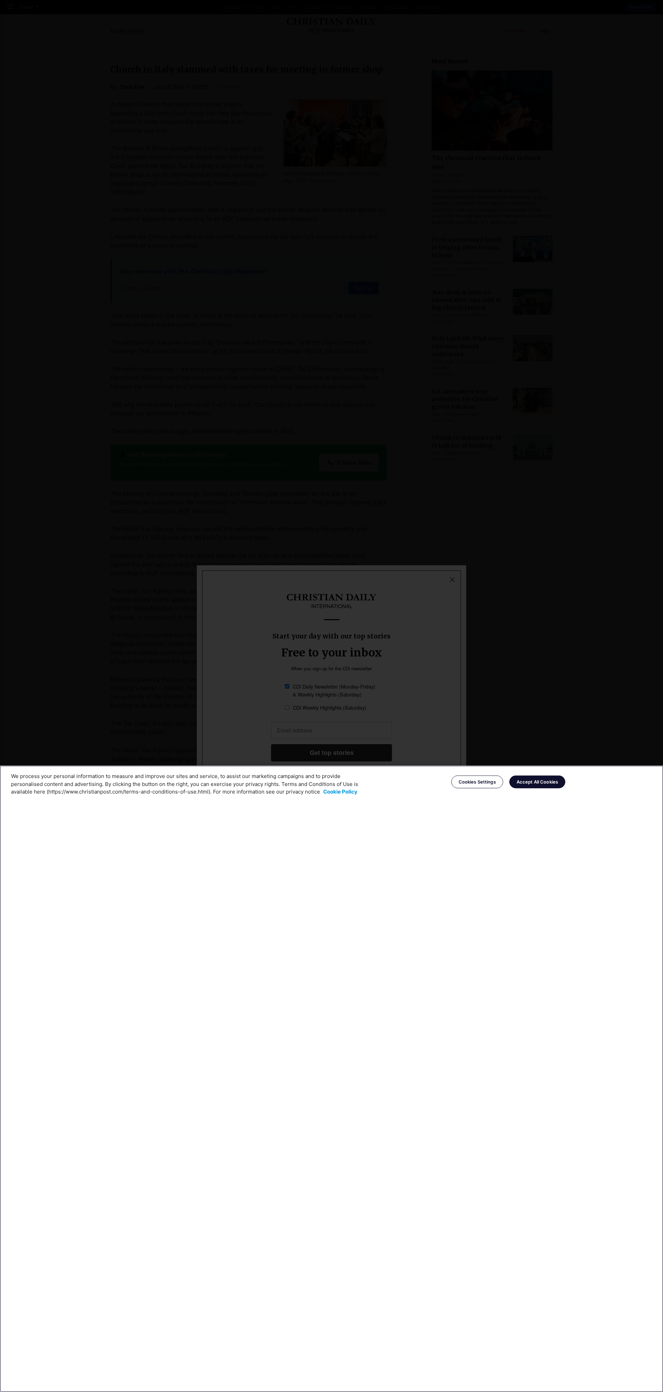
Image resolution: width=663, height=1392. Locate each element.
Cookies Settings (477, 782)
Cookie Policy (340, 791)
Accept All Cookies (537, 782)
